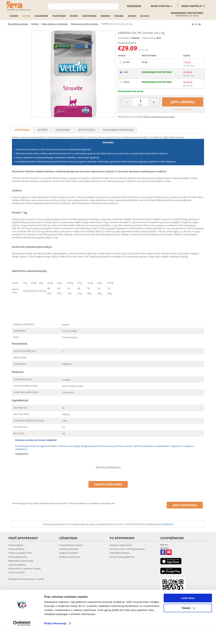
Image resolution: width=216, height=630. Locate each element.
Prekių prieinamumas (17, 557)
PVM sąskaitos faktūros (120, 553)
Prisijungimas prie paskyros (71, 545)
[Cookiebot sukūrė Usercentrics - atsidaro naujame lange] (22, 623)
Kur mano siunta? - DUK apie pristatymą (127, 549)
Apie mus (164, 544)
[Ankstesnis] (188, 24)
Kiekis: (140, 105)
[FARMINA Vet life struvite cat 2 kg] (73, 74)
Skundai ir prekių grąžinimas (122, 557)
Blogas (145, 16)
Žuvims (74, 16)
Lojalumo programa (17, 564)
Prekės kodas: (149, 37)
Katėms (26, 16)
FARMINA (135, 38)
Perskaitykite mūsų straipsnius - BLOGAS (26, 579)
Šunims (14, 16)
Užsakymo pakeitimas (68, 549)
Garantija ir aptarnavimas (121, 545)
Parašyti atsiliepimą (127, 42)
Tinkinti (186, 607)
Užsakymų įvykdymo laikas (20, 553)
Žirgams (119, 16)
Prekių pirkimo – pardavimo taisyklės (24, 568)
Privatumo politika (16, 572)
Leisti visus (188, 598)
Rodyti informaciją (55, 623)
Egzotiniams (89, 16)
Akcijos (132, 16)
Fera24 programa (15, 545)
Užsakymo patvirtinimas (69, 557)
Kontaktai (134, 6)
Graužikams (41, 16)
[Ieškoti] (116, 6)
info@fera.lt (167, 524)
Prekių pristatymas (16, 549)
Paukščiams (59, 16)
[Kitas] (204, 24)
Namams (105, 16)
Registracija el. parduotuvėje (20, 560)
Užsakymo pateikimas (68, 553)
